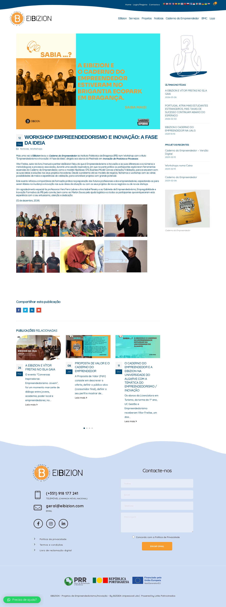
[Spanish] (176, 3)
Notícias (158, 18)
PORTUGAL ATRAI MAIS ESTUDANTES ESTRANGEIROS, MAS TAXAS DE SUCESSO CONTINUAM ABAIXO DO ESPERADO (186, 110)
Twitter (25, 310)
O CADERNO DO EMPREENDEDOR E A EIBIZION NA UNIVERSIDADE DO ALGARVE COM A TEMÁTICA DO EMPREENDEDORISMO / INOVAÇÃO (141, 376)
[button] (84, 428)
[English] (170, 3)
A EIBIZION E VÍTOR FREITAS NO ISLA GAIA (40, 367)
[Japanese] (182, 3)
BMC (204, 18)
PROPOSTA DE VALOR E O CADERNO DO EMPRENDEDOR (92, 367)
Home (128, 4)
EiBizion (122, 18)
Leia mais (30, 404)
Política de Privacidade (167, 537)
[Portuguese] (164, 3)
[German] (203, 3)
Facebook (18, 310)
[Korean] (200, 3)
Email (38, 310)
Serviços (134, 18)
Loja (212, 18)
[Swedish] (179, 3)
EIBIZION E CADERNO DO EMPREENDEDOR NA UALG (180, 129)
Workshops (36, 148)
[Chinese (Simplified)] (185, 3)
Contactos (154, 4)
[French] (173, 3)
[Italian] (197, 3)
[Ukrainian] (205, 3)
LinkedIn (32, 310)
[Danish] (167, 3)
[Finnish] (191, 3)
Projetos (147, 18)
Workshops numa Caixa (178, 165)
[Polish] (188, 3)
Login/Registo (140, 4)
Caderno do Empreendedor (182, 18)
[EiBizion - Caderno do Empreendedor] (30, 18)
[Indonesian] (194, 3)
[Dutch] (208, 3)
